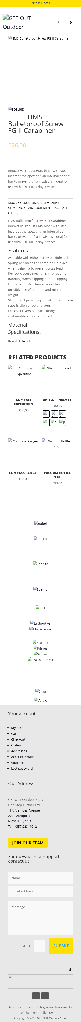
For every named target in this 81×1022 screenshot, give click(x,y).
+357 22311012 (40, 3)
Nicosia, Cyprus (19, 821)
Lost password (22, 768)
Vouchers (18, 763)
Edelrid (24, 341)
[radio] (46, 414)
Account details (22, 757)
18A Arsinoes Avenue (24, 810)
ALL (65, 208)
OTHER (13, 213)
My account (20, 728)
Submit (61, 945)
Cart (14, 733)
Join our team (28, 843)
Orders (16, 745)
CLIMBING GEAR (20, 208)
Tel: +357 (22, 826)
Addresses (19, 751)
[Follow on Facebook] (36, 995)
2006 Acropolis (19, 816)
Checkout (18, 739)
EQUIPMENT (43, 208)
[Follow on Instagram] (45, 995)
